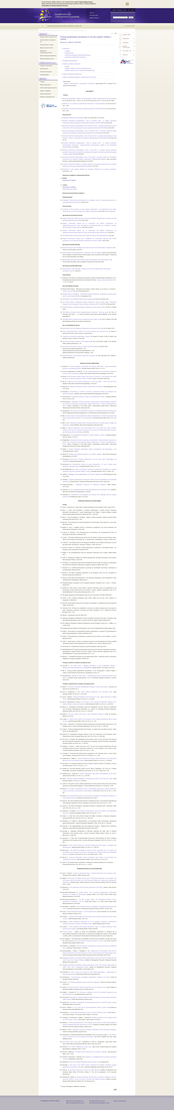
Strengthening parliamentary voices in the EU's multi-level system (88, 1012)
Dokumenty (66, 48)
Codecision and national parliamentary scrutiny (76, 336)
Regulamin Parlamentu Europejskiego (73, 117)
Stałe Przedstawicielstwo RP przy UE (75, 1102)
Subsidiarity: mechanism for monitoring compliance (91, 484)
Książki (67, 66)
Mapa (114, 10)
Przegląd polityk (44, 74)
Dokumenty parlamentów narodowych (75, 57)
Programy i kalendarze (46, 65)
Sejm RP (92, 12)
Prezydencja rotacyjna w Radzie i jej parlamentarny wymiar (88, 396)
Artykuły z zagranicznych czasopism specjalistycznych (80, 70)
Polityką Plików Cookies (86, 2)
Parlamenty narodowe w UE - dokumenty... (61, 30)
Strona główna (43, 30)
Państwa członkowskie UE (47, 97)
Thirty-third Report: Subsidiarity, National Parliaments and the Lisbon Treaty (83, 307)
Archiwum (119, 10)
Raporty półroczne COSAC (70, 189)
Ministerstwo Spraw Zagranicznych (74, 1101)
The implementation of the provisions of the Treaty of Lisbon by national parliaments (85, 235)
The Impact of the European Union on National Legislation (91, 1052)
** (101, 544)
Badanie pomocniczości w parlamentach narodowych (79, 83)
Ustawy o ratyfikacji (45, 91)
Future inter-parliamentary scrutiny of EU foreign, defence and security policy (85, 331)
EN (132, 10)
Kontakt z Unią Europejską (119, 1101)
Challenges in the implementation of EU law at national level (85, 474)
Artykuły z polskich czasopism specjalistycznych (78, 68)
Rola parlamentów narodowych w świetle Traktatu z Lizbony (87, 435)
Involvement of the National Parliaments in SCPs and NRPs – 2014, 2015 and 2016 (91, 381)
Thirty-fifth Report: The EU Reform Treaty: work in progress (79, 355)
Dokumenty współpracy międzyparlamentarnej (78, 55)
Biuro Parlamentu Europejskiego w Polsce (99, 1102)
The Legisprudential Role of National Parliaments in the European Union (90, 489)
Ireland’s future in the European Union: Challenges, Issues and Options (82, 252)
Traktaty (67, 51)
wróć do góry (115, 1089)
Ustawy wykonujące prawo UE (48, 88)
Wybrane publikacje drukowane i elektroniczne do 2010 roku (79, 77)
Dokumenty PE (69, 53)
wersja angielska (110, 211)
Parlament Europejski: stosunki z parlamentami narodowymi (86, 386)
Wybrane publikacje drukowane (71, 64)
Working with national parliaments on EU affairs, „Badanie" (85, 454)
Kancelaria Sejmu (94, 15)
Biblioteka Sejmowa (94, 17)
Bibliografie (49, 30)
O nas (124, 10)
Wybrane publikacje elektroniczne (72, 74)
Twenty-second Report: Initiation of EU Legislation (76, 341)
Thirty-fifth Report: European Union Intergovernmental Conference (81, 319)
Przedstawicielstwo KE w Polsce (97, 1101)
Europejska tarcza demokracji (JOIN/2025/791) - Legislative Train (66, 26)
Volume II (70, 291)
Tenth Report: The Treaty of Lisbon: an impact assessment (78, 346)
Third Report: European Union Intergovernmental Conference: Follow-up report (85, 312)
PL (129, 10)
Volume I (65, 291)
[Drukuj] (115, 33)
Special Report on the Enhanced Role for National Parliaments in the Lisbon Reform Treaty (87, 259)
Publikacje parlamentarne (70, 60)
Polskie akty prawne (45, 84)
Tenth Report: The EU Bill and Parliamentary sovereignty (78, 299)
